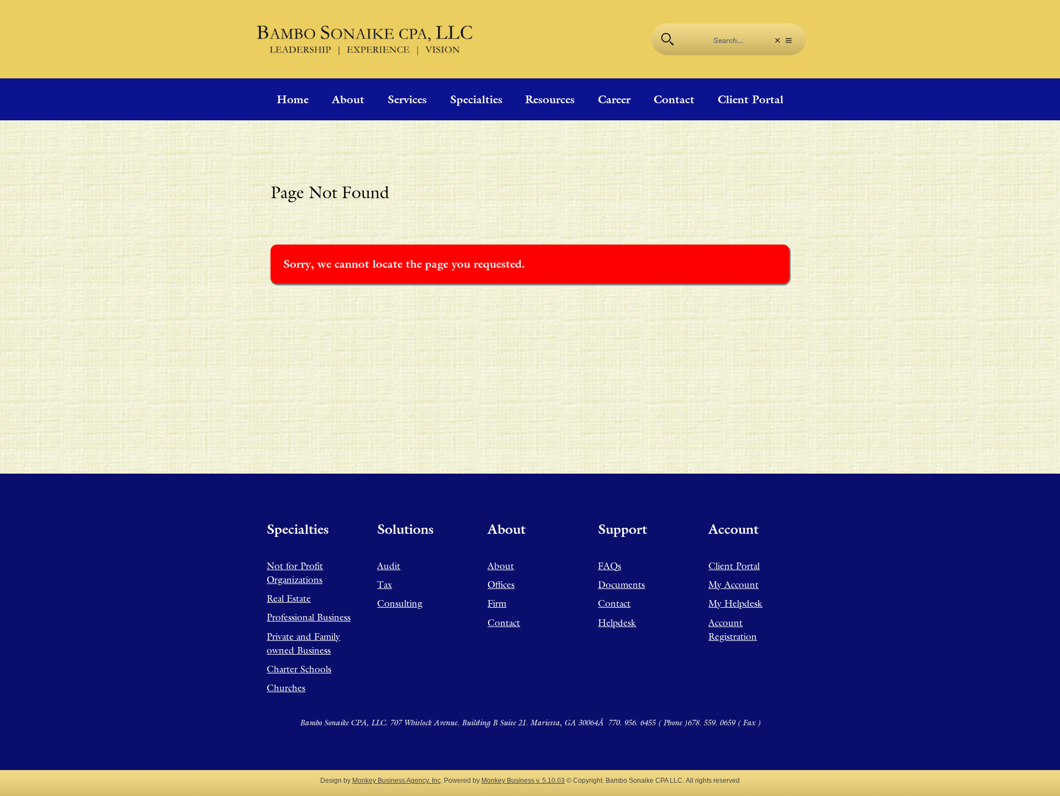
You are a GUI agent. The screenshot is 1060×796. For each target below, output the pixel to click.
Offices (501, 584)
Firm (496, 603)
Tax (384, 584)
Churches (286, 687)
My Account (733, 584)
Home (293, 99)
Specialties (476, 99)
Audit (388, 565)
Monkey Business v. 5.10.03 (523, 780)
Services (407, 99)
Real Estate (289, 598)
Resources (550, 99)
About (348, 99)
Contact (674, 99)
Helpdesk (617, 622)
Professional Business (309, 617)
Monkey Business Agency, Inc (396, 780)
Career (614, 99)
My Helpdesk (735, 603)
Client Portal (750, 99)
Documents (621, 584)
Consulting (399, 603)
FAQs (609, 565)
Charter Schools (299, 669)
